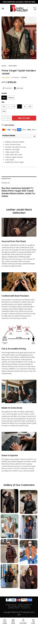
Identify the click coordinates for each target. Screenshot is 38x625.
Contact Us (26, 608)
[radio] (4, 97)
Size (3, 102)
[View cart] (34, 8)
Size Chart (8, 88)
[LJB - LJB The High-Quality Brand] (19, 8)
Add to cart (24, 118)
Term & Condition (25, 605)
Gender (4, 93)
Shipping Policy (14, 608)
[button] (3, 8)
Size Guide (19, 88)
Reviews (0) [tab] (6, 183)
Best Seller (13, 66)
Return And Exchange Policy (19, 606)
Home (4, 66)
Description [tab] (6, 178)
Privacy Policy (11, 605)
